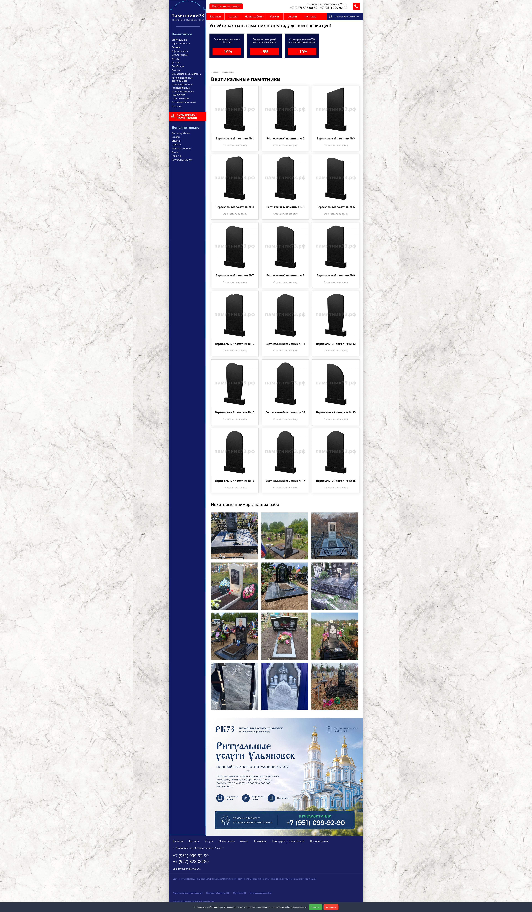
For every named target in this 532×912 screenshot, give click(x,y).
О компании (227, 841)
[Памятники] (188, 20)
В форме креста (180, 51)
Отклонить (331, 907)
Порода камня (319, 841)
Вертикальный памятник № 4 (235, 207)
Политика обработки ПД (217, 893)
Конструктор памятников (288, 841)
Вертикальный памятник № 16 (235, 481)
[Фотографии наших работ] (234, 535)
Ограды (176, 136)
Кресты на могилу (181, 148)
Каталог (233, 16)
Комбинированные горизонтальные (182, 86)
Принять (315, 907)
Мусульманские (180, 54)
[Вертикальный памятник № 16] (234, 451)
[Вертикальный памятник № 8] (285, 246)
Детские (176, 62)
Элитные (176, 70)
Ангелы (176, 58)
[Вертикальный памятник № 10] (234, 314)
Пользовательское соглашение (188, 893)
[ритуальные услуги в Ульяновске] (284, 776)
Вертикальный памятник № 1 (235, 138)
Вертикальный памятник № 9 (336, 275)
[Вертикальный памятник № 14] (285, 383)
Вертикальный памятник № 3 (336, 138)
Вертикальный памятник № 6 (336, 207)
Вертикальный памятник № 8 (285, 275)
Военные (176, 106)
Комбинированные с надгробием (183, 93)
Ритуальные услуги (182, 159)
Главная (215, 16)
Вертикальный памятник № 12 (336, 344)
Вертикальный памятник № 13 (235, 412)
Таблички (177, 155)
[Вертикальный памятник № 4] (234, 177)
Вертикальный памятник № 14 (285, 412)
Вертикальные (179, 39)
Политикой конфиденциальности (292, 907)
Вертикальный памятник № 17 (285, 481)
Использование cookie (260, 893)
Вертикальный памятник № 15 (336, 412)
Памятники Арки (181, 98)
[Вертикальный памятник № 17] (285, 451)
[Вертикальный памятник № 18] (336, 451)
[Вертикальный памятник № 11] (285, 314)
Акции (292, 16)
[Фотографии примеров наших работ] (234, 686)
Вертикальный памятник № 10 (235, 344)
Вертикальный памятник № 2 (285, 138)
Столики (176, 140)
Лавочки (176, 144)
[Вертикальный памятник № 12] (336, 314)
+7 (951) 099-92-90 (333, 8)
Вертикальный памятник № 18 (336, 481)
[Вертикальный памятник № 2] (285, 109)
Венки (175, 152)
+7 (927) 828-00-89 (303, 8)
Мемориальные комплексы (186, 73)
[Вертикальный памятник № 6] (336, 177)
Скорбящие (178, 66)
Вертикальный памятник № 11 (285, 344)
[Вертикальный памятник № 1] (234, 109)
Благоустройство (181, 133)
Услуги (274, 16)
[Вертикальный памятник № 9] (336, 246)
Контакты (310, 16)
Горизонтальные (181, 43)
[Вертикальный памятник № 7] (234, 246)
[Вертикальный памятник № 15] (336, 383)
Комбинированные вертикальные (182, 79)
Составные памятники (184, 102)
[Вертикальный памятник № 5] (285, 177)
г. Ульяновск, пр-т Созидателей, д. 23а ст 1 (327, 4)
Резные (176, 47)
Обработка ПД (239, 893)
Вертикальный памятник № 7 (235, 275)
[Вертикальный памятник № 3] (336, 109)
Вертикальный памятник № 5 (285, 207)
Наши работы (254, 16)
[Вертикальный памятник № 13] (234, 383)
